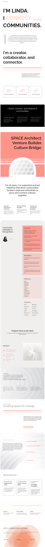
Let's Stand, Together (28, 427)
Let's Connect (5, 1)
